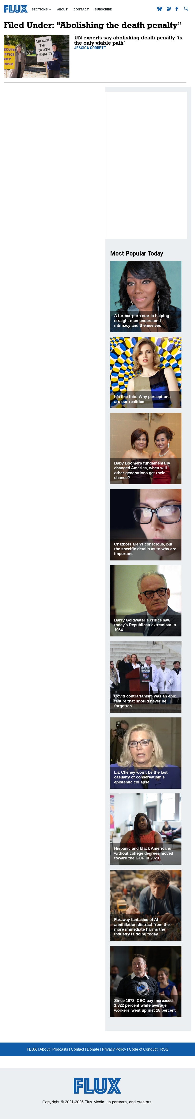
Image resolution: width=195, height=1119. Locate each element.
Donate (93, 1049)
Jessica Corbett (90, 47)
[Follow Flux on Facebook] (177, 10)
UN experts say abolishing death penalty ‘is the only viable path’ (128, 40)
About (62, 9)
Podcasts (60, 1049)
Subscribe (103, 9)
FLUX (32, 1049)
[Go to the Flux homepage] (16, 11)
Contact (81, 9)
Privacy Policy (114, 1049)
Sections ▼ (42, 9)
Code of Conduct (143, 1049)
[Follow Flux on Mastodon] (160, 10)
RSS (164, 1049)
